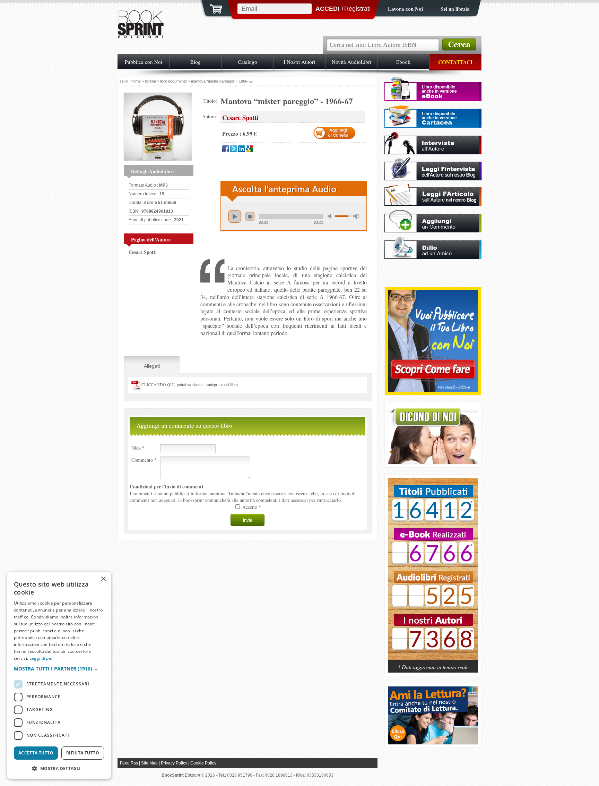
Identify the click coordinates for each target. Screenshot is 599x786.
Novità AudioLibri (351, 61)
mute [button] (331, 216)
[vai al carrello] (211, 8)
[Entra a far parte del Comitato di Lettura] (433, 742)
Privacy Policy (174, 763)
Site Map (149, 763)
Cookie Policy (203, 763)
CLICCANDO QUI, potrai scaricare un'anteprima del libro (189, 384)
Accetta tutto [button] (35, 753)
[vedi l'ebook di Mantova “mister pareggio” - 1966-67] (432, 99)
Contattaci (455, 62)
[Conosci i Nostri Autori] (433, 572)
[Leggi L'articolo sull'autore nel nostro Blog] (432, 203)
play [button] (235, 216)
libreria (150, 81)
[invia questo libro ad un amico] (432, 257)
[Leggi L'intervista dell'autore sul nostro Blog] (433, 178)
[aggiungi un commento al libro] (432, 230)
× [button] (103, 579)
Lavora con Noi (405, 8)
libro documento (173, 81)
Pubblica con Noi (143, 61)
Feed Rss (129, 763)
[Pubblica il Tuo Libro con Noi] (433, 390)
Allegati (152, 366)
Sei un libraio (455, 8)
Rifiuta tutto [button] (82, 753)
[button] (59, 668)
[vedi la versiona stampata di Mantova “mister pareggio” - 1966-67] (432, 125)
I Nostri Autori (299, 61)
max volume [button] (356, 216)
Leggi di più (41, 658)
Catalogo (247, 61)
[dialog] (59, 675)
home (136, 81)
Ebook (403, 61)
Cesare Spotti (143, 252)
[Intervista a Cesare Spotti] (432, 152)
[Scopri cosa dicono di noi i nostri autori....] (433, 462)
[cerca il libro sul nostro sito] (459, 45)
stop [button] (250, 216)
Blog (195, 61)
